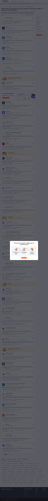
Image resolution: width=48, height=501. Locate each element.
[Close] (37, 242)
